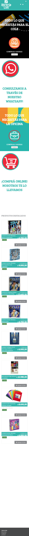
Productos (3, 533)
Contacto (3, 534)
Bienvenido (3, 532)
